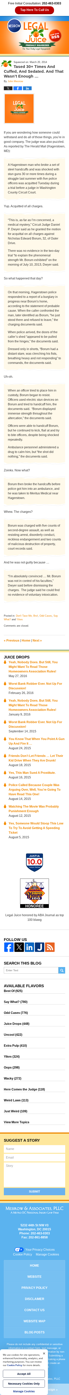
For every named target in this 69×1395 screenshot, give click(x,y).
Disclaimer (34, 1299)
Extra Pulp (15, 1045)
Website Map (34, 1321)
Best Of (13, 991)
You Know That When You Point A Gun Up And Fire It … (37, 741)
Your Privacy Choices (40, 1249)
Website (34, 1276)
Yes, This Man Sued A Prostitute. (32, 772)
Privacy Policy (34, 1287)
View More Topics (16, 1122)
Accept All (23, 1374)
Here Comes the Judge (24, 1089)
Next (37, 640)
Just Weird (15, 1111)
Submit (34, 1191)
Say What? (15, 1002)
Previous (11, 640)
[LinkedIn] (29, 947)
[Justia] (39, 947)
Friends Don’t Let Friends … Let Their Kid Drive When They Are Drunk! (36, 758)
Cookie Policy (22, 1254)
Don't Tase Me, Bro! (27, 615)
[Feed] (50, 947)
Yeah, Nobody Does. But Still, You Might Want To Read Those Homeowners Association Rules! (33, 667)
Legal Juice (34, 34)
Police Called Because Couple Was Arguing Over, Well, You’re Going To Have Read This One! (35, 789)
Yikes (19, 619)
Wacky (12, 1078)
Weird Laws (16, 1100)
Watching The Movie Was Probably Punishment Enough (34, 809)
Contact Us (34, 1310)
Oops (12, 1067)
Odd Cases (45, 615)
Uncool (13, 1034)
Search (61, 970)
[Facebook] (9, 947)
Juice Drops (17, 657)
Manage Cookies (47, 1254)
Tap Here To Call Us (34, 10)
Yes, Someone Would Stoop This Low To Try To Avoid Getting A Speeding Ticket (36, 828)
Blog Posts (35, 1332)
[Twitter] (19, 947)
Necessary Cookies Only (24, 1383)
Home (26, 640)
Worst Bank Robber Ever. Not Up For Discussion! (35, 686)
